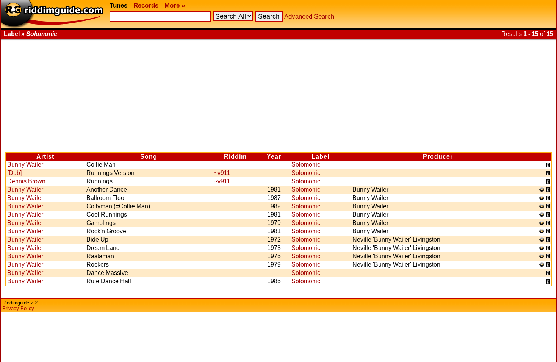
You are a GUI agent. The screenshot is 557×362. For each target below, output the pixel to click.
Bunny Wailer (25, 164)
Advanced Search (309, 16)
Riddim (235, 156)
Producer (438, 156)
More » (174, 5)
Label (320, 156)
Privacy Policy (18, 308)
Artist (45, 156)
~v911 (222, 173)
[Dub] (14, 173)
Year (274, 156)
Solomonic (305, 164)
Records (145, 5)
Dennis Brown (26, 181)
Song (148, 156)
